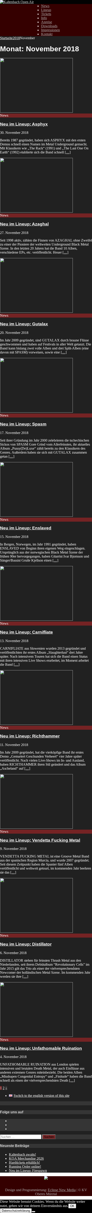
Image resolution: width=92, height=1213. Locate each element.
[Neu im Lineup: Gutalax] (36, 311)
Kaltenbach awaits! (22, 1154)
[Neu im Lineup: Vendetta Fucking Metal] (36, 827)
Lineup (46, 10)
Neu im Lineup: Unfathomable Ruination (41, 1048)
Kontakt (46, 34)
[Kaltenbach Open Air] (17, 2)
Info (44, 18)
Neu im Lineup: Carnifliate (26, 632)
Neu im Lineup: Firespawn (28, 1170)
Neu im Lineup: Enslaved (25, 528)
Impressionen (50, 30)
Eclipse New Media (62, 1190)
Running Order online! (25, 1166)
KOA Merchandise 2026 (26, 1158)
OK (72, 1206)
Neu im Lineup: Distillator (26, 944)
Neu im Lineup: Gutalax (24, 324)
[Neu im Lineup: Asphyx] (36, 111)
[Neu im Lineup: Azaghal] (36, 211)
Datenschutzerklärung (16, 1210)
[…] (68, 152)
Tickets (46, 14)
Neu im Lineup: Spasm (23, 424)
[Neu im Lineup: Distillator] (36, 931)
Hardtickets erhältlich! (24, 1162)
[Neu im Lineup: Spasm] (36, 411)
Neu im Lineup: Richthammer (30, 736)
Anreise (46, 22)
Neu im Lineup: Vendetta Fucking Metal (40, 840)
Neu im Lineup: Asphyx (24, 124)
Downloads (49, 26)
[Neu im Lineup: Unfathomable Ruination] (36, 1035)
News (45, 6)
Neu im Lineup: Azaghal (24, 224)
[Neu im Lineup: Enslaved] (36, 515)
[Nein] (33, 1211)
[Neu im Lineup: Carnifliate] (36, 619)
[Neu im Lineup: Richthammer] (36, 723)
